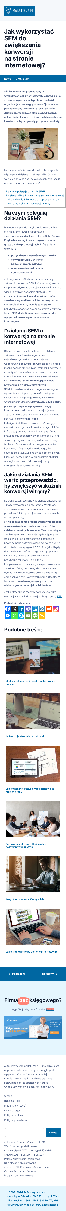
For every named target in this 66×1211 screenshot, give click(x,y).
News (7, 78)
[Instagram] (56, 609)
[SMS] (35, 615)
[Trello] (35, 609)
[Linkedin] (21, 609)
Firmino (50, 1009)
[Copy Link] (42, 615)
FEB (59, 596)
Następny (48, 973)
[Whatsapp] (14, 615)
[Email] (28, 615)
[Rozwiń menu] (60, 10)
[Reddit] (49, 609)
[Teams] (28, 609)
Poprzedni (18, 973)
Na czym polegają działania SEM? (25, 191)
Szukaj (53, 1132)
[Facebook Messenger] (8, 615)
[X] (14, 609)
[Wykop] (42, 609)
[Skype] (21, 615)
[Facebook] (8, 609)
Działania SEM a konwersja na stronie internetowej (35, 195)
